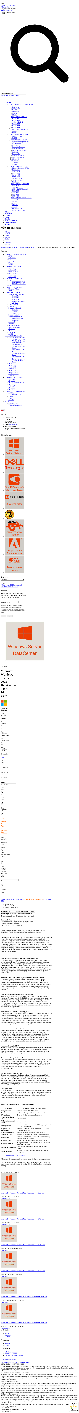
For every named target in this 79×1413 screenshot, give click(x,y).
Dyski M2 (15, 296)
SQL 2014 (15, 196)
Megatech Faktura (17, 136)
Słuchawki (15, 159)
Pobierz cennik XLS (11, 587)
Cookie (7, 239)
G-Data (14, 110)
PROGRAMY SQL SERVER (20, 184)
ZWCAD (15, 205)
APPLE (14, 164)
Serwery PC (16, 154)
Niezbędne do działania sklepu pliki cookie (16, 1372)
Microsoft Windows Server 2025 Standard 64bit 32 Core (23, 1193)
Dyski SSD (15, 297)
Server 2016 (16, 175)
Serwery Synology (18, 155)
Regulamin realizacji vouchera (14, 1355)
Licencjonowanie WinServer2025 (15, 1156)
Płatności (7, 1345)
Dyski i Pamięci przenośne (20, 141)
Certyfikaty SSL (17, 208)
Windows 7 (15, 182)
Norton (14, 113)
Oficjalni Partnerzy (6, 435)
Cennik (3, 583)
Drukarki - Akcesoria (18, 147)
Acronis (14, 201)
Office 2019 (16, 124)
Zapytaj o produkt (6, 899)
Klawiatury (15, 145)
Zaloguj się (4, 5)
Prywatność (8, 242)
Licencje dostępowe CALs (20, 168)
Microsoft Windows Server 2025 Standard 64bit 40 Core (23, 1219)
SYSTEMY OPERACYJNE (20, 166)
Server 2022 (16, 171)
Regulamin (8, 237)
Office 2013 (16, 127)
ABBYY (15, 199)
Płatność (7, 234)
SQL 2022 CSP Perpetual (20, 189)
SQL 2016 (15, 194)
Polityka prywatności (11, 1352)
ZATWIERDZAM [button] (6, 1402)
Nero (13, 203)
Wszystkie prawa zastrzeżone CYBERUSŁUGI (15, 1362)
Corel (14, 132)
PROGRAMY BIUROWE (19, 117)
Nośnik (3, 782)
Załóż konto (11, 5)
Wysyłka (7, 244)
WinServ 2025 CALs (18, 339)
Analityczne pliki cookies (8, 1387)
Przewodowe (16, 320)
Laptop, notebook (17, 148)
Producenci (4, 578)
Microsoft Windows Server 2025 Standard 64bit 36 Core (23, 1271)
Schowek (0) (5, 7)
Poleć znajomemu (17, 899)
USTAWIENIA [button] (5, 1408)
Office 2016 (16, 125)
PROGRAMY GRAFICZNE (20, 129)
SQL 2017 (15, 192)
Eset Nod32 (16, 111)
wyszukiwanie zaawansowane (10, 95)
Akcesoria (15, 162)
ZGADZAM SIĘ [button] (6, 1411)
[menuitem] (41, 155)
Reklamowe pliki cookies (8, 1394)
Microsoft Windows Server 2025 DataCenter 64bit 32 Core (24, 1323)
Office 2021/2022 (17, 122)
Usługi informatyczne (18, 210)
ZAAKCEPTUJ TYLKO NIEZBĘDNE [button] (13, 1409)
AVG (14, 106)
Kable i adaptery (17, 143)
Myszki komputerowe (19, 150)
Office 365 (15, 118)
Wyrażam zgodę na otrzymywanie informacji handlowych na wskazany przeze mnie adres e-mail (13, 610)
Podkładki (15, 152)
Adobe (14, 131)
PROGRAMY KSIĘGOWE (19, 134)
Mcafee (14, 115)
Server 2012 (16, 177)
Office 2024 (16, 120)
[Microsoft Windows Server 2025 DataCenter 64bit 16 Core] (25, 664)
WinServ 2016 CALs (18, 343)
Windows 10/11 (17, 178)
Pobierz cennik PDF (7, 585)
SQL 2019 (15, 191)
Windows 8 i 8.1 (17, 180)
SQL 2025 (15, 185)
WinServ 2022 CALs (18, 341)
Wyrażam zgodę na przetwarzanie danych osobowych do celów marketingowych (11, 606)
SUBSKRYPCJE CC (19, 284)
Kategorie (4, 251)
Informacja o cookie (11, 1353)
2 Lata (2, 756)
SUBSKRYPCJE (17, 394)
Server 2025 (16, 170)
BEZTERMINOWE (18, 282)
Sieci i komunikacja (18, 157)
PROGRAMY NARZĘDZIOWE (21, 198)
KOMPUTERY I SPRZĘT (19, 140)
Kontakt (7, 235)
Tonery (14, 311)
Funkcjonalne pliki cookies (9, 1381)
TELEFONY (15, 161)
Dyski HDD (16, 299)
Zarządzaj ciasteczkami (9, 1359)
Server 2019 (16, 173)
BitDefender (16, 108)
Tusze (14, 313)
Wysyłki (7, 1343)
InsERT (14, 138)
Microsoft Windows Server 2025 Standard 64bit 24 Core (23, 1245)
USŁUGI (14, 207)
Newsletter (4, 590)
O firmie (7, 232)
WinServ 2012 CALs (18, 344)
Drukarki (15, 310)
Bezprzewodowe (17, 318)
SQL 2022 (15, 187)
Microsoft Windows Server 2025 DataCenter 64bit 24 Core (24, 1297)
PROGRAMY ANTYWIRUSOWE (22, 104)
